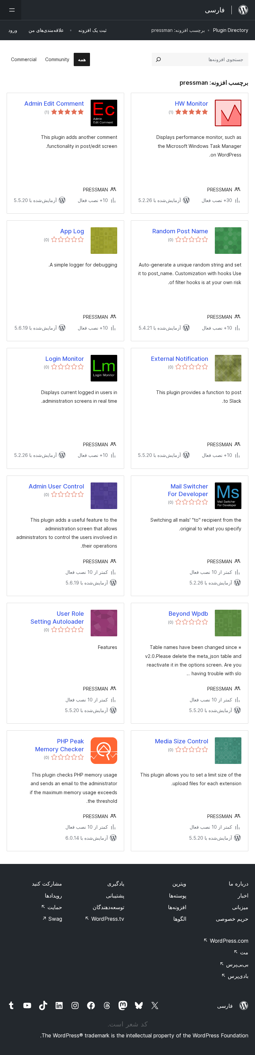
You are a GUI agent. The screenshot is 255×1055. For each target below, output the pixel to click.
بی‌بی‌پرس (233, 964)
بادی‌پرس (234, 976)
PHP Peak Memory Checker (59, 745)
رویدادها (53, 895)
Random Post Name (180, 231)
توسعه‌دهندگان (108, 907)
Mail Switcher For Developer (188, 490)
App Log (72, 231)
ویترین (179, 883)
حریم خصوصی (232, 918)
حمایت (51, 907)
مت (240, 952)
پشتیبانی (115, 895)
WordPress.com (225, 940)
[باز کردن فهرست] (10, 10)
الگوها (179, 918)
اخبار (243, 895)
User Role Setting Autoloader (57, 617)
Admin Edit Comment (54, 103)
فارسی (225, 1005)
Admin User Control (56, 486)
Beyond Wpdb (188, 613)
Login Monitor (64, 358)
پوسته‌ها (177, 895)
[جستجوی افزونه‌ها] (158, 59)
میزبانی (240, 907)
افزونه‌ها (177, 907)
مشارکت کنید (47, 883)
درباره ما (238, 883)
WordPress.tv (104, 918)
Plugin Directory (230, 30)
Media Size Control (181, 741)
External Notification (179, 358)
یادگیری (115, 883)
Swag (52, 918)
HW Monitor (191, 103)
